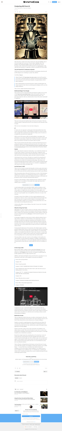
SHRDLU (24, 252)
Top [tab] (15, 389)
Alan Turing (16, 209)
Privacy (31, 424)
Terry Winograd (37, 249)
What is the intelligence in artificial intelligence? (21, 393)
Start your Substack (29, 426)
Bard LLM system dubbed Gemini (24, 94)
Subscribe (31, 416)
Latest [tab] (18, 389)
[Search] (49, 2)
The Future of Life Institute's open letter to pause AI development (24, 399)
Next (45, 371)
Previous (17, 371)
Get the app (35, 426)
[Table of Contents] (1, 215)
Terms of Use (35, 418)
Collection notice (37, 424)
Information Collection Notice (31, 419)
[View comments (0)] (17, 12)
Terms (33, 424)
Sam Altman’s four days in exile (31, 77)
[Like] (15, 12)
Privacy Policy (38, 419)
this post (34, 239)
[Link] (13, 69)
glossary (25, 326)
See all (16, 410)
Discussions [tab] (21, 389)
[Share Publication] (51, 2)
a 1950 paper (29, 213)
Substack (26, 429)
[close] (39, 405)
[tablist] (18, 378)
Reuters (21, 75)
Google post (42, 163)
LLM (27, 64)
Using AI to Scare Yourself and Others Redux (23, 398)
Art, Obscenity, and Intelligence (21, 391)
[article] (31, 393)
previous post (40, 66)
